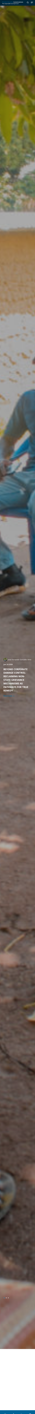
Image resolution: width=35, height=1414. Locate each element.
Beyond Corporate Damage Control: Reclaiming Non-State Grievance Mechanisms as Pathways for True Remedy (15, 680)
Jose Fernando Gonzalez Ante (19, 659)
